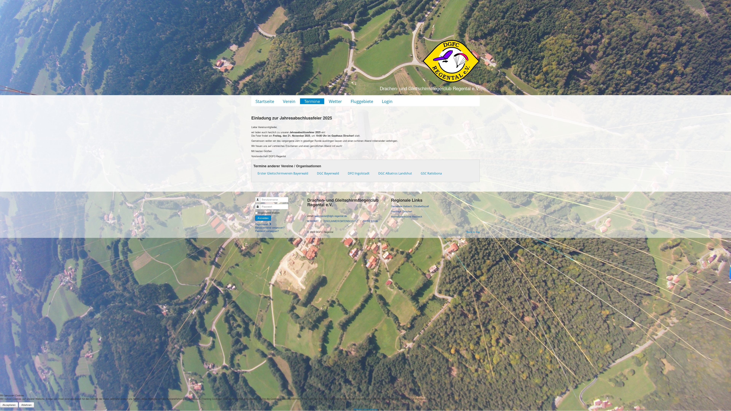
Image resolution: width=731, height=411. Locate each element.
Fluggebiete (362, 101)
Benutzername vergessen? (270, 227)
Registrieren (262, 224)
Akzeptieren (9, 405)
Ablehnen (26, 405)
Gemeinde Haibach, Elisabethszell (410, 206)
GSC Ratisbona (431, 173)
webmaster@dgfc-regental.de (331, 216)
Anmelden (263, 218)
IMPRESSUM (370, 221)
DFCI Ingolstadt (358, 173)
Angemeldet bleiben (269, 212)
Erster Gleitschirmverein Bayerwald (283, 173)
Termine (312, 101)
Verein (289, 101)
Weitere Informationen (366, 409)
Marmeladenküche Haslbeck (406, 216)
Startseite (264, 101)
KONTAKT (313, 221)
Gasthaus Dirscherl (401, 211)
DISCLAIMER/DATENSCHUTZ (341, 221)
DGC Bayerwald (328, 173)
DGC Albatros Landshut (395, 173)
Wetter (335, 101)
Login (387, 101)
